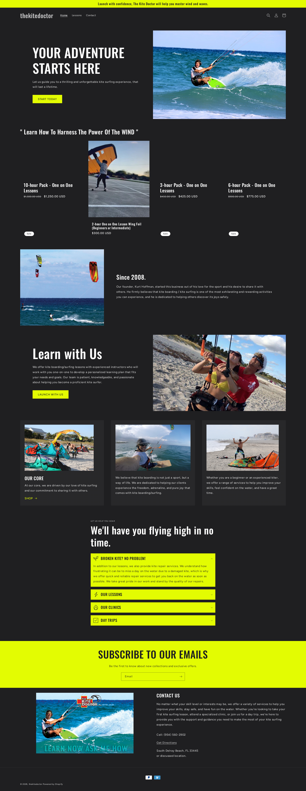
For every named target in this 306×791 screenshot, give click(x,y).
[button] (268, 15)
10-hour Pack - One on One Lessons (48, 187)
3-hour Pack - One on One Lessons (183, 187)
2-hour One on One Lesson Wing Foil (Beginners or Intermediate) (116, 226)
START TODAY (47, 99)
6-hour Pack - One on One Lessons (251, 187)
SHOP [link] (29, 498)
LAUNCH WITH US (50, 394)
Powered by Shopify (53, 784)
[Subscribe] (181, 676)
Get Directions (167, 742)
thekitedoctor (35, 784)
